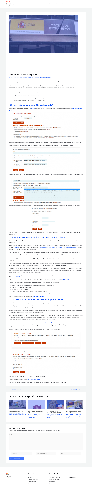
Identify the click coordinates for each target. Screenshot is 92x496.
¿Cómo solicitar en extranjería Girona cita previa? (26, 95)
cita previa (54, 81)
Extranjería (28, 77)
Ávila (39, 414)
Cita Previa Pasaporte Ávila (35, 411)
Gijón (10, 414)
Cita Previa (47, 4)
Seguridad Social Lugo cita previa (73, 411)
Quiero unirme (72, 477)
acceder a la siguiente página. (45, 322)
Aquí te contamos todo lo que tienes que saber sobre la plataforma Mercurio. (58, 247)
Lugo (69, 416)
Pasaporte (33, 416)
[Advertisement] (46, 63)
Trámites (56, 4)
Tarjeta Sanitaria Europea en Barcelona (54, 411)
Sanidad (17, 414)
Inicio (41, 4)
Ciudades (63, 4)
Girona (32, 77)
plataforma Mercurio (38, 296)
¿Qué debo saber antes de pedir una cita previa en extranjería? (30, 98)
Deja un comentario (14, 77)
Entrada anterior (16, 389)
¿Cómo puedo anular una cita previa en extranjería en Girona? (30, 100)
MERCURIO (17, 247)
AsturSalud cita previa (16, 411)
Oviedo (13, 414)
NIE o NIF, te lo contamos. (34, 379)
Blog (77, 4)
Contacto (82, 4)
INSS (67, 416)
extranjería (23, 176)
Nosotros (72, 4)
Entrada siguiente (76, 389)
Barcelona (59, 414)
